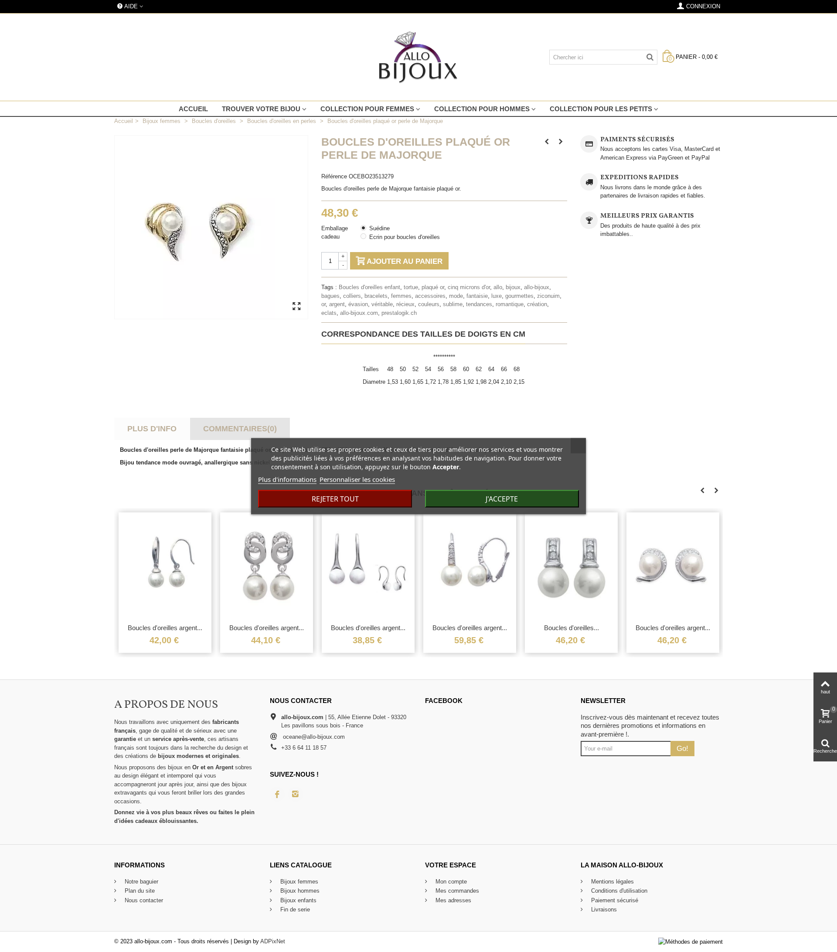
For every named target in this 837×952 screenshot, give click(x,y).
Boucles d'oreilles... (571, 627)
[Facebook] (277, 794)
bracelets (376, 296)
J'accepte (502, 498)
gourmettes (519, 296)
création (537, 304)
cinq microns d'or (469, 287)
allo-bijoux (536, 287)
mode (456, 296)
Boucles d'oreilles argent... (165, 627)
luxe (496, 296)
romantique (510, 304)
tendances (479, 304)
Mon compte (450, 881)
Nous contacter (143, 900)
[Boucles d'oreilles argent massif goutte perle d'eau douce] (368, 565)
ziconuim (548, 296)
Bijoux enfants (297, 900)
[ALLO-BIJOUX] (418, 57)
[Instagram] (295, 794)
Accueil (193, 109)
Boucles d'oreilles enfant (369, 287)
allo (497, 287)
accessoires (430, 296)
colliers (352, 296)
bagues (330, 296)
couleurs (428, 304)
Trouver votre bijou (261, 109)
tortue (411, 287)
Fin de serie (294, 909)
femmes (401, 296)
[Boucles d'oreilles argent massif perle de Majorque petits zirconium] (672, 565)
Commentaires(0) (240, 428)
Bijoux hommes (299, 890)
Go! (682, 748)
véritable (382, 304)
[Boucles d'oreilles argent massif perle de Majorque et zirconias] (469, 565)
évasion (358, 304)
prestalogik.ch (399, 313)
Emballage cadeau (334, 232)
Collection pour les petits (601, 109)
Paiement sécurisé (613, 900)
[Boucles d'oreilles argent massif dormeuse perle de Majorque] (165, 565)
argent (337, 304)
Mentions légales (611, 881)
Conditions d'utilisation (618, 890)
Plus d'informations (287, 478)
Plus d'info (152, 428)
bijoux (513, 287)
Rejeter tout (335, 498)
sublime (453, 304)
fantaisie (477, 296)
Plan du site (139, 890)
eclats (329, 313)
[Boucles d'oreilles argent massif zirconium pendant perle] (266, 565)
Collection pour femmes (367, 109)
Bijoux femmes (298, 881)
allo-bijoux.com (359, 313)
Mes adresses (452, 900)
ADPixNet (272, 941)
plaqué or (433, 287)
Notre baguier (140, 881)
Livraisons (603, 909)
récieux (405, 304)
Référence (334, 176)
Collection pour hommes (482, 109)
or (323, 304)
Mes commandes (456, 890)
